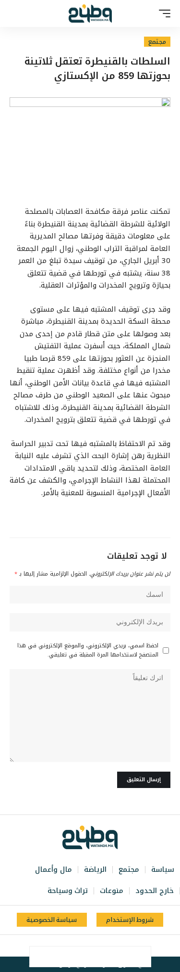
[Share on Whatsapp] (100, 956)
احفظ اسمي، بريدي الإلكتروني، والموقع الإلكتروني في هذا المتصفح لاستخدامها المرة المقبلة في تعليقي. (87, 650)
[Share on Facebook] (141, 956)
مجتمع (157, 42)
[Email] (80, 956)
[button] (162, 13)
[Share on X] (120, 956)
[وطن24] (90, 13)
